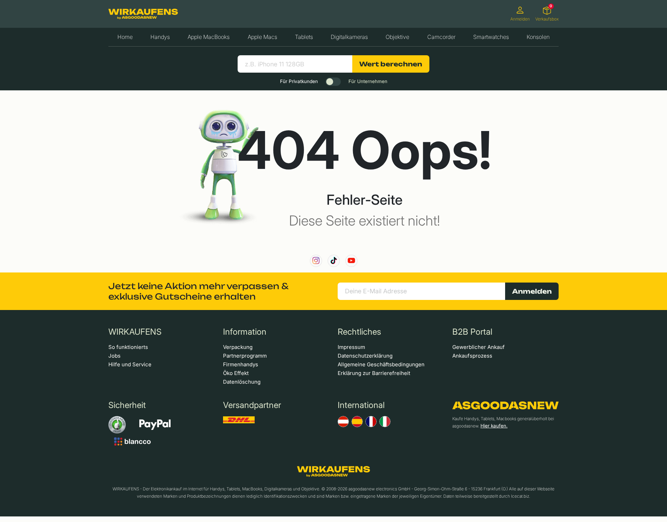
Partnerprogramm (245, 355)
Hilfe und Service (129, 364)
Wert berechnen (390, 64)
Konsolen (538, 36)
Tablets (304, 36)
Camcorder (441, 36)
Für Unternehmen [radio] (367, 81)
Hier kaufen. (494, 426)
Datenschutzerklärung (365, 355)
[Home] (143, 14)
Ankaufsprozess (472, 355)
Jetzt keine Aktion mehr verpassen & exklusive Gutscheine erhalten (198, 291)
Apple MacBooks (209, 36)
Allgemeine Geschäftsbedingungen (381, 364)
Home (125, 36)
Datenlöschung (242, 381)
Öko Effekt (236, 373)
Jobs (114, 355)
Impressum (351, 347)
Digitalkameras (349, 36)
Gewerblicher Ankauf (478, 347)
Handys (160, 36)
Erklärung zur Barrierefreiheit (374, 373)
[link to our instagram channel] (316, 261)
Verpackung (238, 347)
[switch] (333, 82)
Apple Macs (262, 36)
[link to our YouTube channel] (351, 261)
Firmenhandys (240, 364)
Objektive (397, 36)
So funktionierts (128, 347)
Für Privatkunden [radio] (299, 81)
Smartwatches (491, 36)
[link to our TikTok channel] (334, 261)
